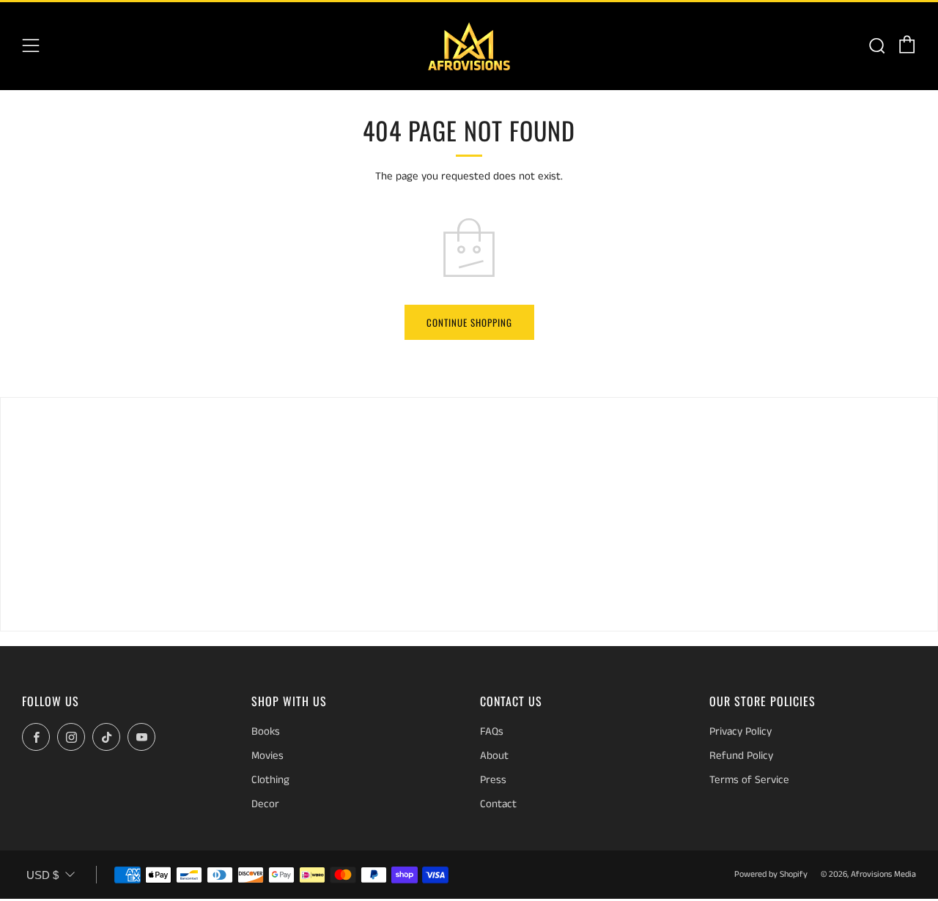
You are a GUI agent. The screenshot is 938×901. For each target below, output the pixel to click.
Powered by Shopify (771, 874)
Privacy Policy (740, 731)
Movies (267, 755)
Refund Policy (741, 755)
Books (265, 731)
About (494, 755)
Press (493, 779)
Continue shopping (469, 322)
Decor (265, 804)
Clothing (270, 779)
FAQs (491, 731)
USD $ (42, 875)
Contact (498, 804)
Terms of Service (749, 779)
